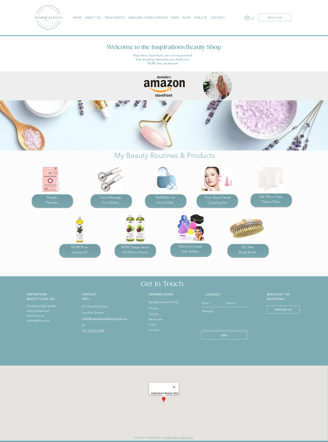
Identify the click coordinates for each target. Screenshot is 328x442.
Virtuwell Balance (179, 437)
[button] (250, 17)
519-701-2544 (95, 330)
